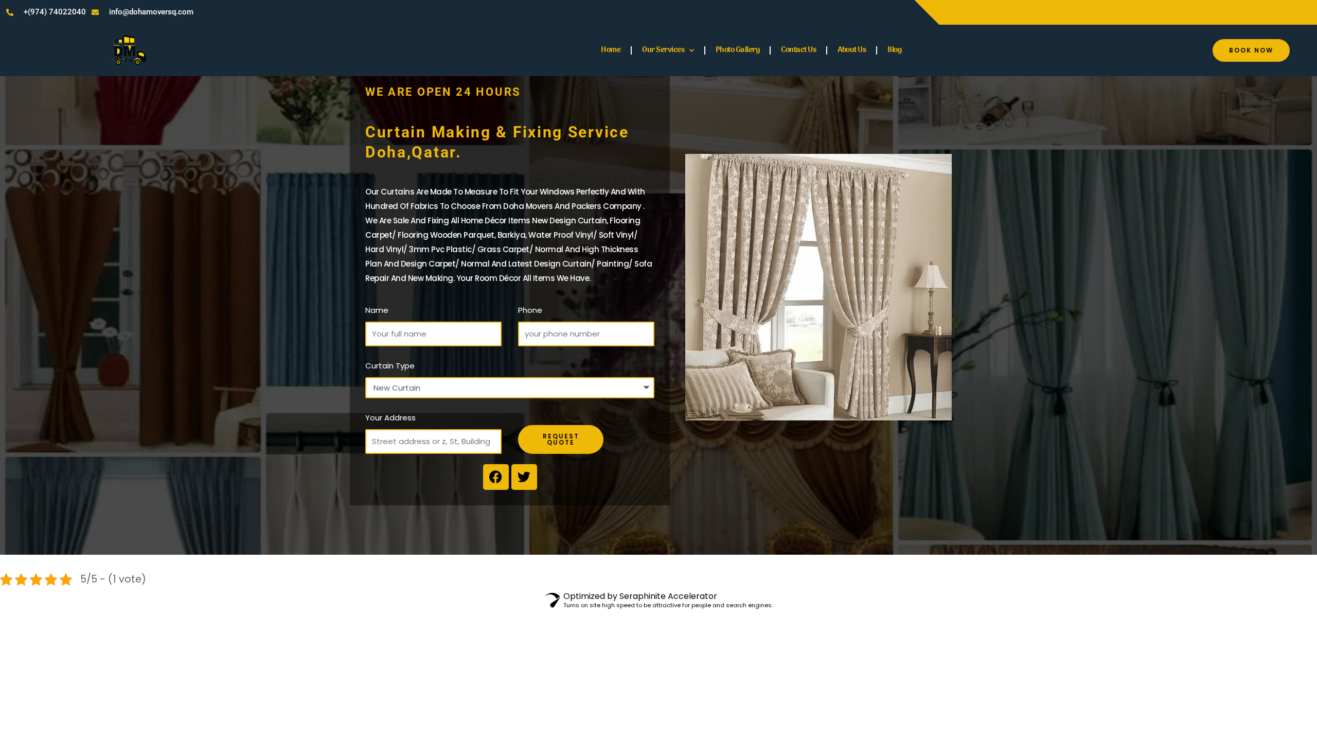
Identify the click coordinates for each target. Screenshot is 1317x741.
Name (376, 310)
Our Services (663, 50)
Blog (894, 50)
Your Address (390, 417)
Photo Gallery (738, 50)
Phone (530, 310)
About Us (852, 50)
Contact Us (798, 50)
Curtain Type (390, 365)
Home (610, 50)
